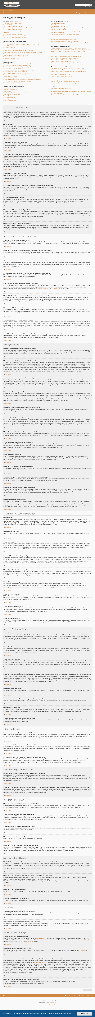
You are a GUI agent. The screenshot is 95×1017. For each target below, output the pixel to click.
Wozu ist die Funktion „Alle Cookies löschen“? (14, 37)
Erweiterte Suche (87, 6)
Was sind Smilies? (8, 91)
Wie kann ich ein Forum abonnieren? (60, 74)
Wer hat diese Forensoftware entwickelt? (61, 88)
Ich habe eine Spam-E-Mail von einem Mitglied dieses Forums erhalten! (69, 42)
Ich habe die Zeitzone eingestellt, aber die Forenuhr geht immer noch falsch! (23, 49)
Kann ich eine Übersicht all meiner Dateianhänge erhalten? (66, 83)
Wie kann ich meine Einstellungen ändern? (14, 42)
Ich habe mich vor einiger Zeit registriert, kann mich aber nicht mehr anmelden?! (21, 31)
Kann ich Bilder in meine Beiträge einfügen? (14, 93)
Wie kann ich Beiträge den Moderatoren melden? (16, 78)
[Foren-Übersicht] (12, 4)
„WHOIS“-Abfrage (38, 962)
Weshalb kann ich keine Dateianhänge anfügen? (15, 75)
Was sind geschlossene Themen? (11, 99)
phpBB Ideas (81, 950)
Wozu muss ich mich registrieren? (12, 23)
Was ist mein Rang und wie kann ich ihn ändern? (15, 55)
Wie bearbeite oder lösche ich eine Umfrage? (15, 71)
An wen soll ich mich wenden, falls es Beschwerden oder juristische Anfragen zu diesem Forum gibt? (71, 92)
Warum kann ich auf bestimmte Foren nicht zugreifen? (17, 73)
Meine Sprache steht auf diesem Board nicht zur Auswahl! (18, 50)
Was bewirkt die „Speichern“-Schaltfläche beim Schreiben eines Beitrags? (22, 79)
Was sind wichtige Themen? (10, 97)
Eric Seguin (43, 999)
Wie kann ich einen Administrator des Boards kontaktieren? (66, 95)
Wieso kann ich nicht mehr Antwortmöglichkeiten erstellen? (18, 70)
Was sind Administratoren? (58, 23)
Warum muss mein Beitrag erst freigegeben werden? (17, 81)
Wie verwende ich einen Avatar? (11, 54)
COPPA (5, 158)
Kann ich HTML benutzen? (10, 89)
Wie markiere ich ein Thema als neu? (12, 82)
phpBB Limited (44, 289)
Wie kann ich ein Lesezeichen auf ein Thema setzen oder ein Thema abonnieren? (68, 72)
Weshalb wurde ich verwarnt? (11, 76)
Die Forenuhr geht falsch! (9, 47)
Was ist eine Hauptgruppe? (58, 32)
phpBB (42, 1000)
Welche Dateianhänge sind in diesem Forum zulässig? (65, 81)
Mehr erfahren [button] (67, 1013)
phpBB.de (56, 289)
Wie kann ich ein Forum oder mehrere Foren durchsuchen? (66, 56)
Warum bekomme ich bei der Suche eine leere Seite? (64, 60)
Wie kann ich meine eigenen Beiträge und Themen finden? (66, 63)
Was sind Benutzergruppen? (58, 26)
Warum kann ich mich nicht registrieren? (13, 26)
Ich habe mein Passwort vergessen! (12, 34)
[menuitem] (14, 13)
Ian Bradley (59, 999)
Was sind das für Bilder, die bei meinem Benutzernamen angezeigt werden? (22, 52)
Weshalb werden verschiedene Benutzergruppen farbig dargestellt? (68, 31)
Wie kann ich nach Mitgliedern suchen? (61, 61)
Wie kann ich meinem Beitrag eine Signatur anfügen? (17, 67)
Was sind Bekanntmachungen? (11, 96)
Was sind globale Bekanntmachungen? (13, 94)
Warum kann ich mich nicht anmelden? (13, 29)
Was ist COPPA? (7, 25)
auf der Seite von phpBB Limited (81, 940)
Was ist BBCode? (7, 88)
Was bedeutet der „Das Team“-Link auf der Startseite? (65, 34)
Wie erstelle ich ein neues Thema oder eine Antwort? (17, 64)
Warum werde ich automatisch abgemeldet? (14, 36)
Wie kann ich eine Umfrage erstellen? (13, 68)
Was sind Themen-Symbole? (10, 100)
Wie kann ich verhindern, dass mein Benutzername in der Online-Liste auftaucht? (21, 45)
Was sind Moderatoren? (57, 25)
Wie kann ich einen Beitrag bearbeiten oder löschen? (17, 65)
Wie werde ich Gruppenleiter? (58, 29)
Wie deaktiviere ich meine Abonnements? (61, 76)
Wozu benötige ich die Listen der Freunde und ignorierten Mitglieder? (69, 48)
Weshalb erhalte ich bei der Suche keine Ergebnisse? (64, 58)
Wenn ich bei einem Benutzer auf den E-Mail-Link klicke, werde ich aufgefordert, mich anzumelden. (20, 57)
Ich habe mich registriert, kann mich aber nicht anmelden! (18, 28)
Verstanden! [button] (84, 1013)
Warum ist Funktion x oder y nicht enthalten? (62, 90)
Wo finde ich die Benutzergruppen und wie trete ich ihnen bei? (67, 28)
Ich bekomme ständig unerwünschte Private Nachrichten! (65, 41)
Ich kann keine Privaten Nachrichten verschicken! (63, 39)
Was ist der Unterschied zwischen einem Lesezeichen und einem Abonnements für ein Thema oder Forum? (67, 69)
